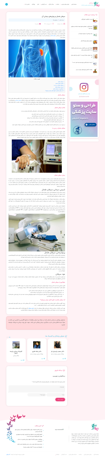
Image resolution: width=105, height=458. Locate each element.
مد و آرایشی (44, 4)
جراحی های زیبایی (65, 4)
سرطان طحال (53, 35)
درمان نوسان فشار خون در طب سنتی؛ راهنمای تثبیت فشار (29, 444)
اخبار (38, 4)
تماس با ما (27, 4)
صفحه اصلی (73, 4)
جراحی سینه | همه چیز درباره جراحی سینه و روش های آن (47, 9)
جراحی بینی (65, 6)
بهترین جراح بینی (49, 8)
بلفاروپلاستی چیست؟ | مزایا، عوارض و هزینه (32, 447)
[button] (9, 337)
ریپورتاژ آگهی (26, 8)
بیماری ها (56, 6)
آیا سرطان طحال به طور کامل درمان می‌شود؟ (54, 90)
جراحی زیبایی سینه (64, 8)
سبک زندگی (51, 4)
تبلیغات (27, 6)
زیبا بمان (62, 20)
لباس (45, 8)
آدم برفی (8, 454)
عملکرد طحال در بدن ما (59, 85)
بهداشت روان (50, 8)
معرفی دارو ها (55, 8)
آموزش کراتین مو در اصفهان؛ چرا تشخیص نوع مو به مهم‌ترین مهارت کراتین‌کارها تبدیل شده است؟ (29, 435)
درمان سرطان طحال (59, 87)
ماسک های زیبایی (49, 6)
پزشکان (33, 4)
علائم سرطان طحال (60, 83)
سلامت (57, 4)
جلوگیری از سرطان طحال (58, 89)
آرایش (44, 6)
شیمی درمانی (18, 100)
